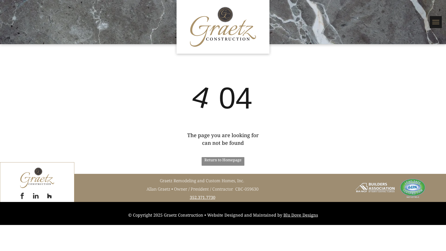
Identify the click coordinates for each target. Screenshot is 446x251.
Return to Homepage (223, 159)
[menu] (436, 22)
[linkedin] (36, 196)
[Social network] (49, 196)
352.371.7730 (202, 197)
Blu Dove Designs (300, 215)
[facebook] (22, 196)
